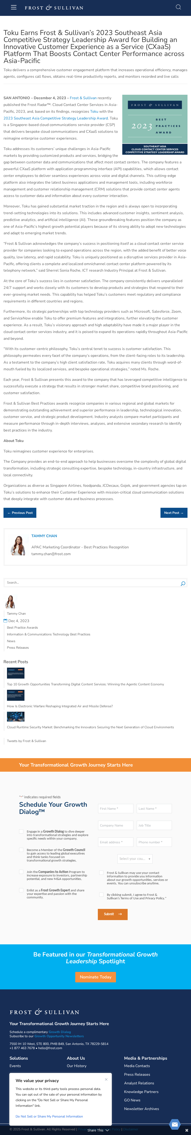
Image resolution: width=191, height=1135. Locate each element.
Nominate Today (95, 977)
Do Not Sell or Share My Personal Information (49, 1116)
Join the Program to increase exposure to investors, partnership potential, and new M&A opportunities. (57, 875)
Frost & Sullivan (83, 98)
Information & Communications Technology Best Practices (48, 634)
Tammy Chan (44, 536)
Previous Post (20, 512)
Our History (76, 1065)
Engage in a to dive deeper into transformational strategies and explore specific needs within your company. (57, 835)
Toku (94, 111)
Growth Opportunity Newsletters (59, 1036)
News (11, 641)
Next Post (174, 512)
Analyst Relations (139, 1083)
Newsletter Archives (141, 1108)
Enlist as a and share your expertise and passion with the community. (55, 894)
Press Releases (18, 647)
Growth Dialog (60, 1032)
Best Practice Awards (22, 627)
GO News (132, 1100)
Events (15, 1065)
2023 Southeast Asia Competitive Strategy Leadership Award (55, 118)
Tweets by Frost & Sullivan (26, 741)
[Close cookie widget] (106, 1079)
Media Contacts (137, 1065)
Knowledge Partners (141, 1091)
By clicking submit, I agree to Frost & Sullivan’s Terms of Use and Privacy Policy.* (137, 896)
